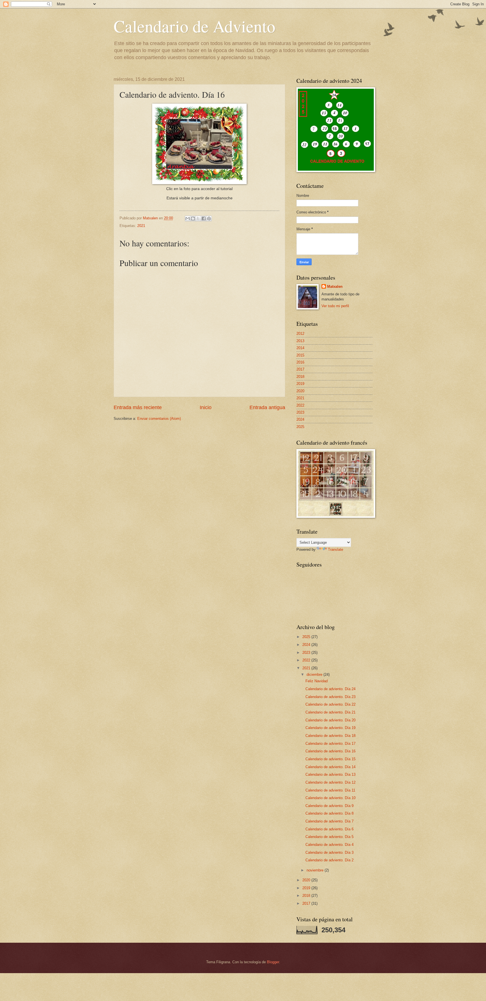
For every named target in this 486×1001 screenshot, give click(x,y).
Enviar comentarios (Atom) (159, 418)
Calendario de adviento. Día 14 (330, 767)
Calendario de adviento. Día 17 (330, 743)
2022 (300, 405)
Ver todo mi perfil (335, 306)
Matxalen (335, 286)
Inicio (206, 407)
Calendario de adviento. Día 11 (330, 790)
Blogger (273, 962)
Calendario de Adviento (194, 26)
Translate (335, 549)
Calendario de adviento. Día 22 (330, 704)
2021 (141, 226)
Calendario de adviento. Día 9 (329, 806)
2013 (300, 341)
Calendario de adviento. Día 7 (329, 821)
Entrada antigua (267, 407)
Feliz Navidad (316, 681)
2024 (300, 419)
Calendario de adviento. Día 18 (330, 736)
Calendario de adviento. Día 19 (330, 728)
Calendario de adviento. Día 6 (329, 829)
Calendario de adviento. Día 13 (330, 774)
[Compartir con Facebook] (203, 218)
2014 (300, 348)
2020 (300, 391)
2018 (300, 376)
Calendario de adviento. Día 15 (330, 759)
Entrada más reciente (138, 407)
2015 (300, 355)
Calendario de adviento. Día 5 (329, 837)
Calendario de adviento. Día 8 (329, 813)
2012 (300, 333)
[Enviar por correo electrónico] (187, 218)
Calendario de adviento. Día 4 (329, 844)
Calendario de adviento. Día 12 (330, 782)
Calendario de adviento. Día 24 (330, 689)
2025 (300, 427)
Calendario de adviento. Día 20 (330, 720)
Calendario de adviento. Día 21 (330, 712)
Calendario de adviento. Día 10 (330, 798)
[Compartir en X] (198, 218)
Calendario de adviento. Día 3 (329, 852)
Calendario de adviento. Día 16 (330, 751)
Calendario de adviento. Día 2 (329, 860)
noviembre (316, 870)
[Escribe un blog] (193, 218)
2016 (300, 362)
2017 (300, 369)
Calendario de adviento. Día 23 (330, 697)
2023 (300, 412)
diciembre (315, 674)
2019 (300, 384)
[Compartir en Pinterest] (209, 218)
